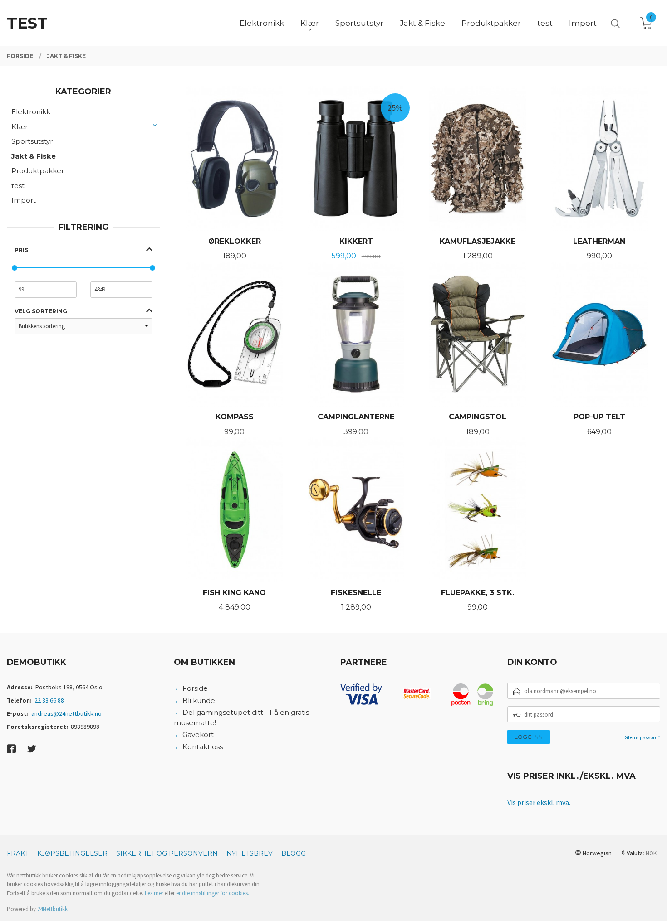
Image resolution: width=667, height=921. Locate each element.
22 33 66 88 (49, 700)
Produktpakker (37, 170)
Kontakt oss (202, 746)
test (18, 185)
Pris (21, 250)
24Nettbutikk (52, 909)
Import (23, 200)
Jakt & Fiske (33, 156)
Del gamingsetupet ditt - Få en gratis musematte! (241, 717)
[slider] (14, 268)
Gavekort (198, 734)
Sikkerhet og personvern (167, 853)
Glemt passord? (642, 737)
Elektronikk (30, 111)
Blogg (293, 853)
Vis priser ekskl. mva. (538, 802)
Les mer (154, 893)
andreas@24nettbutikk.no (66, 713)
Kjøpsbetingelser (72, 853)
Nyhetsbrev (249, 853)
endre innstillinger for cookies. (212, 893)
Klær (19, 126)
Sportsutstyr (32, 141)
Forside (195, 688)
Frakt (18, 853)
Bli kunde (198, 700)
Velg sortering (41, 311)
